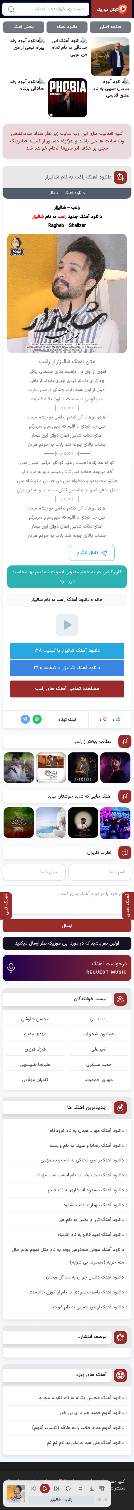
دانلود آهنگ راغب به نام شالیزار (78, 177)
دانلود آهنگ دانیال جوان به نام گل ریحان (85, 1277)
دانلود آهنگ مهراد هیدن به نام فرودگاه (87, 1130)
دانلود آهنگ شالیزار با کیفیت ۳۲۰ (67, 668)
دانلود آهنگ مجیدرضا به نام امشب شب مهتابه (79, 1175)
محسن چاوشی (35, 1019)
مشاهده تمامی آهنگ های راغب (67, 689)
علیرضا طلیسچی (35, 1064)
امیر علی (98, 1049)
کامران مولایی (35, 1080)
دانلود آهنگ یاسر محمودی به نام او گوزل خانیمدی (76, 1292)
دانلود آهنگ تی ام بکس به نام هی (91, 1219)
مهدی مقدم (35, 1034)
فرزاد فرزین (35, 1049)
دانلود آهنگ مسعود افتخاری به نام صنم (86, 1190)
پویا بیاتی (99, 1019)
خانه (98, 599)
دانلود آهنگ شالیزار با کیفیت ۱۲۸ (67, 651)
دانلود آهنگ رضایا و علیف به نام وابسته (86, 1145)
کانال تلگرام (88, 553)
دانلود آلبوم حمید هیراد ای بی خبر (92, 1413)
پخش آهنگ (23, 27)
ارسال (67, 925)
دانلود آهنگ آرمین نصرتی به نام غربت (88, 1307)
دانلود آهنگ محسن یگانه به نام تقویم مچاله (81, 1398)
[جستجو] (11, 9)
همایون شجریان (98, 1034)
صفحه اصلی (110, 27)
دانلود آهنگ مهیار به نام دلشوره (94, 1205)
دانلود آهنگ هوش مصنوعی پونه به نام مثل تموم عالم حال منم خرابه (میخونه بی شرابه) (68, 1256)
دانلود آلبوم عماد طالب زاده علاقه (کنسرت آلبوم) (78, 1427)
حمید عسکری (99, 1064)
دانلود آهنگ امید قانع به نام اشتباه (91, 1234)
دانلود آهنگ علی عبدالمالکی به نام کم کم (85, 1442)
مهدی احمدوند (99, 1080)
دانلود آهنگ (67, 27)
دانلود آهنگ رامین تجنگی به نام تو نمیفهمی (82, 1160)
